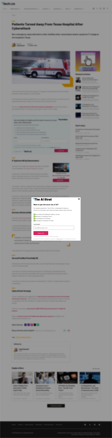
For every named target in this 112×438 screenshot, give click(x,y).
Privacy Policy (60, 238)
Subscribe (41, 233)
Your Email (36, 224)
